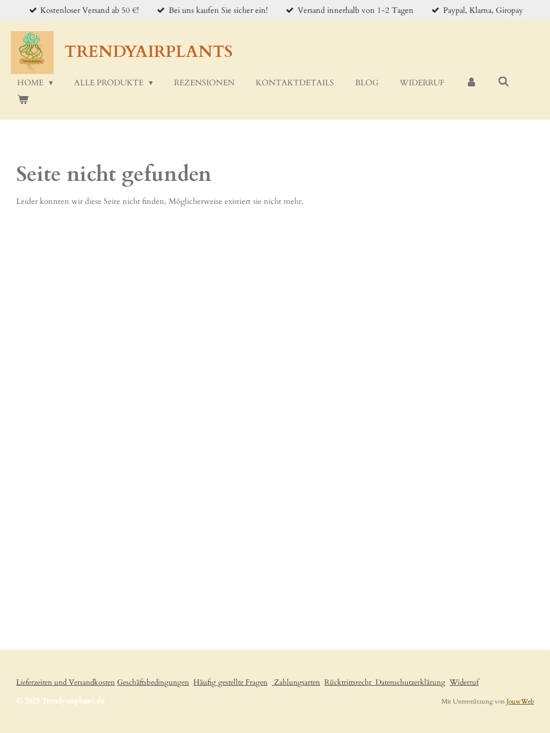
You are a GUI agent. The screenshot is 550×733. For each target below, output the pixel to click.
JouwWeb (520, 701)
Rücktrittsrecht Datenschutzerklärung (384, 682)
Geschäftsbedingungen (153, 682)
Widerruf (464, 682)
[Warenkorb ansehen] (23, 100)
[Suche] (503, 82)
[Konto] (471, 83)
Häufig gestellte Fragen (230, 682)
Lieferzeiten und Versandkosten (65, 682)
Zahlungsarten (296, 682)
